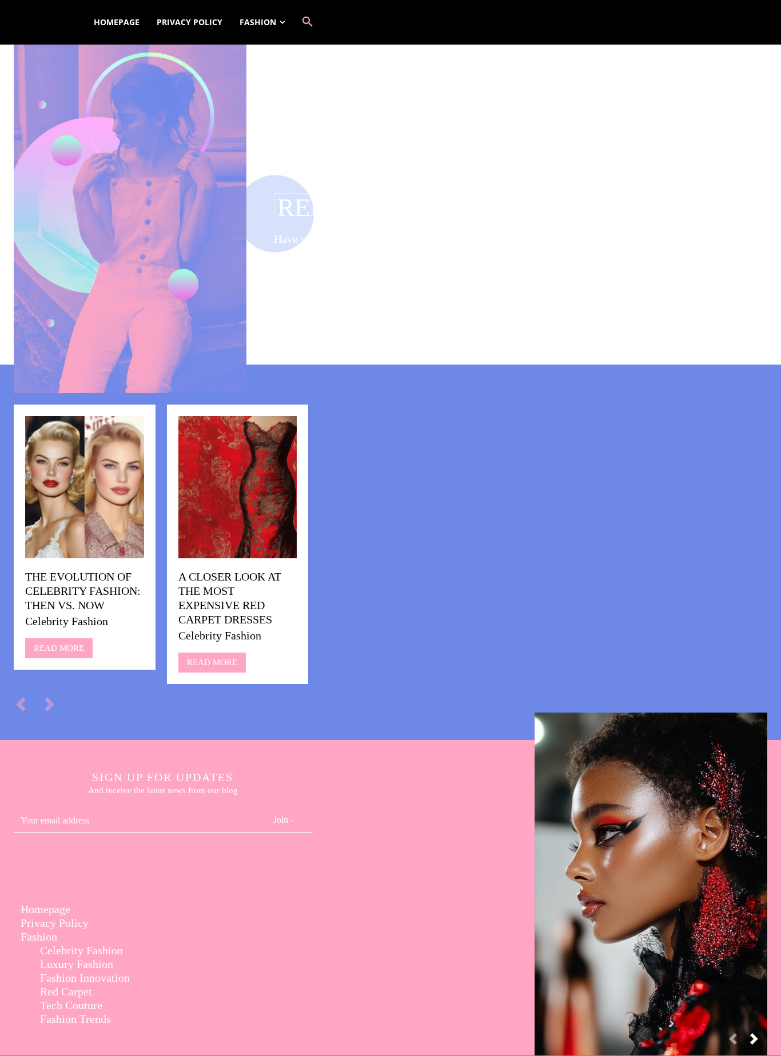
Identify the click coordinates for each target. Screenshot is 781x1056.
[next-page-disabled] (54, 703)
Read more (59, 648)
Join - (283, 820)
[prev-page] (26, 703)
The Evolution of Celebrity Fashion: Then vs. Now (83, 590)
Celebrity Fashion (66, 621)
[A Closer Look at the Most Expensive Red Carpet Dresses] (237, 487)
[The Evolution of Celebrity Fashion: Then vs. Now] (84, 487)
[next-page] (758, 1042)
